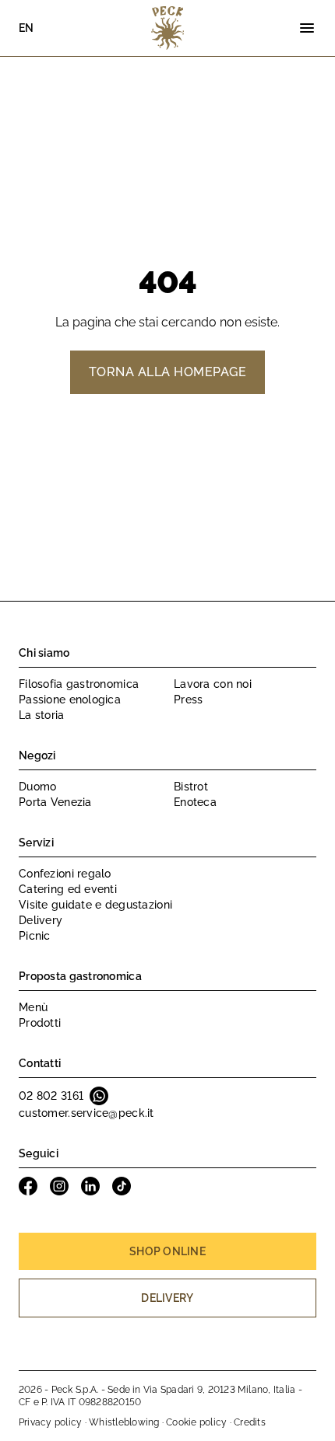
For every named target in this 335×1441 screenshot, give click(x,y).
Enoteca (195, 802)
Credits (250, 1422)
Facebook (28, 1186)
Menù (33, 1007)
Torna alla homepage (167, 372)
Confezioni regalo (65, 873)
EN (26, 28)
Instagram (59, 1186)
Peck (167, 28)
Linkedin (90, 1186)
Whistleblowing (124, 1422)
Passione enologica (70, 699)
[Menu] (307, 28)
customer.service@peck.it (86, 1113)
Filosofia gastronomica (79, 684)
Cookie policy (196, 1422)
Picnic (35, 936)
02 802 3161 (51, 1096)
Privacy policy (50, 1422)
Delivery (40, 920)
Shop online (167, 1251)
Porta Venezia (55, 802)
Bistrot (191, 786)
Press (188, 699)
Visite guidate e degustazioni (95, 904)
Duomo (37, 786)
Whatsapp (99, 1096)
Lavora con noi (213, 684)
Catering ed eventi (68, 889)
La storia (42, 715)
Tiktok (121, 1186)
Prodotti (40, 1023)
